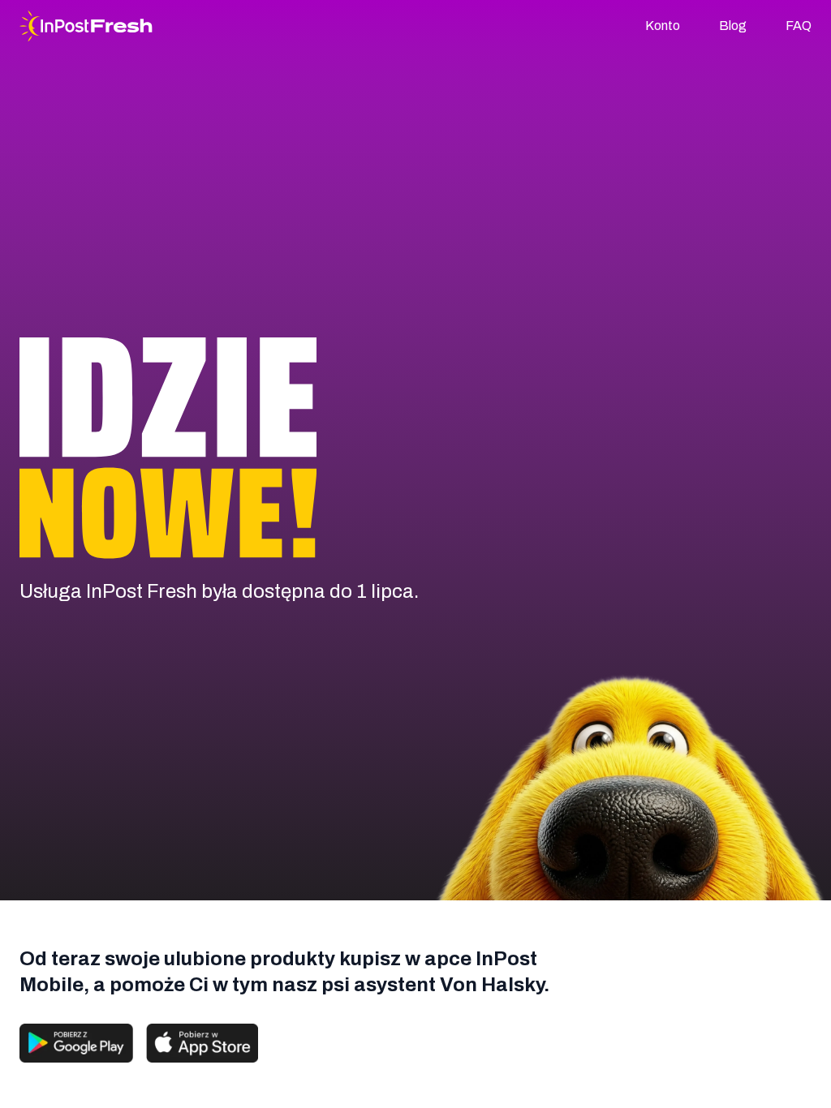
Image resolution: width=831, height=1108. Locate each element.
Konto (662, 25)
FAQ (799, 25)
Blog (733, 25)
